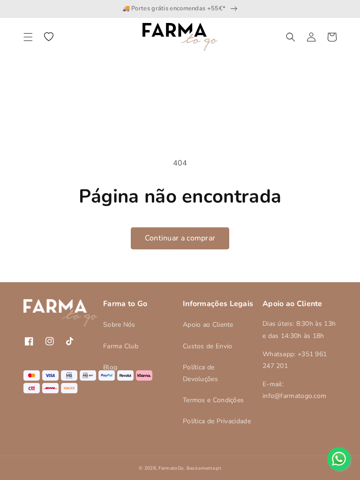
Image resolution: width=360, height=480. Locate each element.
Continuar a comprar (180, 238)
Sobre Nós (119, 324)
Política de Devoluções (200, 373)
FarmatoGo (171, 468)
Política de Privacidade (217, 421)
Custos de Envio (207, 346)
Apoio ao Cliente (208, 324)
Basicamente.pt (204, 468)
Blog (110, 367)
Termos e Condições (213, 400)
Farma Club (120, 346)
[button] (28, 37)
